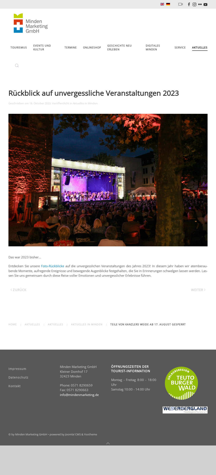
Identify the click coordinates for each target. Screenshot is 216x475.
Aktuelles (200, 47)
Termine (71, 47)
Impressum (17, 369)
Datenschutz (18, 377)
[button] (17, 65)
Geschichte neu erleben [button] (119, 47)
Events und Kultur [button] (42, 47)
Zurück (19, 290)
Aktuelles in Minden (85, 103)
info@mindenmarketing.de (79, 395)
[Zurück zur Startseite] (31, 23)
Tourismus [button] (19, 47)
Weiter (197, 290)
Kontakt (14, 386)
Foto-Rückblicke (53, 266)
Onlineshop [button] (92, 47)
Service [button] (180, 47)
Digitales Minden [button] (153, 47)
